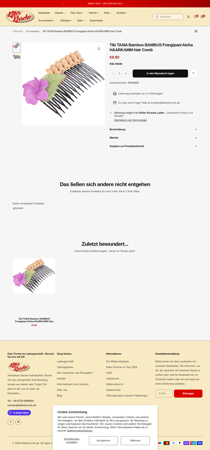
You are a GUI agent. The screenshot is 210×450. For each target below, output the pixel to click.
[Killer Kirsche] (20, 16)
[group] (63, 98)
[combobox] (168, 17)
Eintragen (188, 393)
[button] (63, 3)
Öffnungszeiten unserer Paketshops (126, 395)
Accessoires (32, 31)
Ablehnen (135, 440)
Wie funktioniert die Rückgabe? (75, 372)
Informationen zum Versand (72, 384)
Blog (59, 395)
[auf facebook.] (11, 422)
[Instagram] (18, 422)
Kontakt (61, 378)
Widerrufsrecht (114, 384)
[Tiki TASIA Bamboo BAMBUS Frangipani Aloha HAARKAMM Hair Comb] (34, 286)
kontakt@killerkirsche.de (22, 405)
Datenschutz (113, 389)
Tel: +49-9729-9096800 (21, 400)
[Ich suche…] (157, 17)
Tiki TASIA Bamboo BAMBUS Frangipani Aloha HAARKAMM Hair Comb (34, 320)
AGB (109, 372)
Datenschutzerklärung (79, 430)
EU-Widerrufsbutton (117, 361)
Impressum (112, 378)
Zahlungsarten (65, 367)
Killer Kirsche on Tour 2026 (121, 367)
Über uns (62, 389)
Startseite (18, 31)
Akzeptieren (103, 440)
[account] (188, 16)
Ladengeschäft (65, 361)
